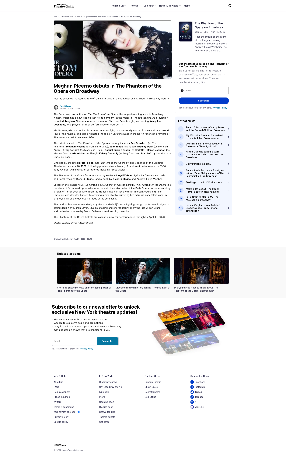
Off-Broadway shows (110, 387)
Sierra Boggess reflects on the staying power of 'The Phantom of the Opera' (84, 289)
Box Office (150, 397)
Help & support (62, 392)
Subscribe (203, 100)
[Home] (64, 5)
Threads (199, 397)
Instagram (200, 387)
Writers (57, 402)
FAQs (56, 387)
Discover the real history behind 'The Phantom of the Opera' (143, 289)
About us (58, 382)
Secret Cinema (152, 392)
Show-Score (151, 387)
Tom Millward (65, 106)
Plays (102, 397)
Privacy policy (61, 417)
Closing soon (106, 407)
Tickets (133, 5)
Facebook (200, 382)
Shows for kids (107, 412)
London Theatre (153, 382)
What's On (118, 5)
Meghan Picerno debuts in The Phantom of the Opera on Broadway (112, 17)
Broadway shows (108, 382)
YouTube (199, 407)
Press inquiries (62, 397)
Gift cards (104, 421)
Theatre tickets (107, 417)
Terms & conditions (64, 407)
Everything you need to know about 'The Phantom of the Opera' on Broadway (196, 289)
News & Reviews (168, 5)
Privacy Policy (220, 107)
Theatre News (67, 17)
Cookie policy (61, 421)
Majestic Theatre (132, 117)
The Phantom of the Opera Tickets (73, 217)
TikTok (198, 392)
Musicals (104, 392)
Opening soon (106, 402)
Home (56, 17)
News (77, 17)
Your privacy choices (64, 412)
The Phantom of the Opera (102, 114)
